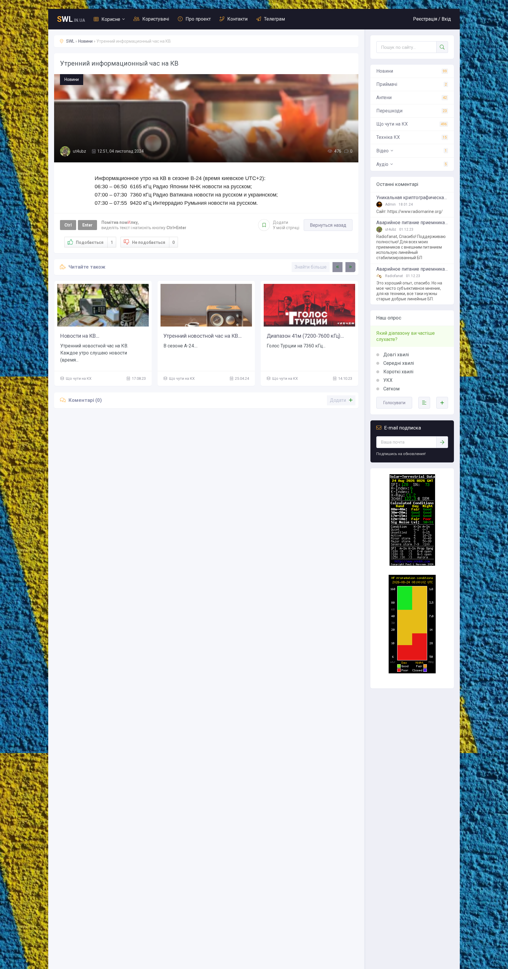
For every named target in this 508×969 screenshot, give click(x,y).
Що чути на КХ (392, 124)
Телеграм (274, 19)
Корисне (110, 19)
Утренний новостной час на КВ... (202, 336)
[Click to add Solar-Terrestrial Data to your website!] (412, 564)
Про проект (198, 19)
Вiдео (382, 151)
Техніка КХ (388, 137)
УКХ (387, 380)
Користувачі (155, 19)
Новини (85, 41)
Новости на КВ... (79, 336)
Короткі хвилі (397, 371)
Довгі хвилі (395, 354)
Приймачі (386, 84)
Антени (384, 97)
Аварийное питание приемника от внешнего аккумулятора (412, 222)
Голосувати (394, 402)
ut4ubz (79, 151)
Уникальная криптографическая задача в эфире (412, 197)
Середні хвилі (398, 363)
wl (71, 19)
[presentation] (337, 267)
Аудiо (382, 164)
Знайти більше (311, 267)
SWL (70, 41)
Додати (286, 225)
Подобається (94, 242)
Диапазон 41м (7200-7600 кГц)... (305, 336)
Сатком (391, 389)
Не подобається (153, 242)
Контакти (237, 19)
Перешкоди (389, 111)
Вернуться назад (328, 225)
